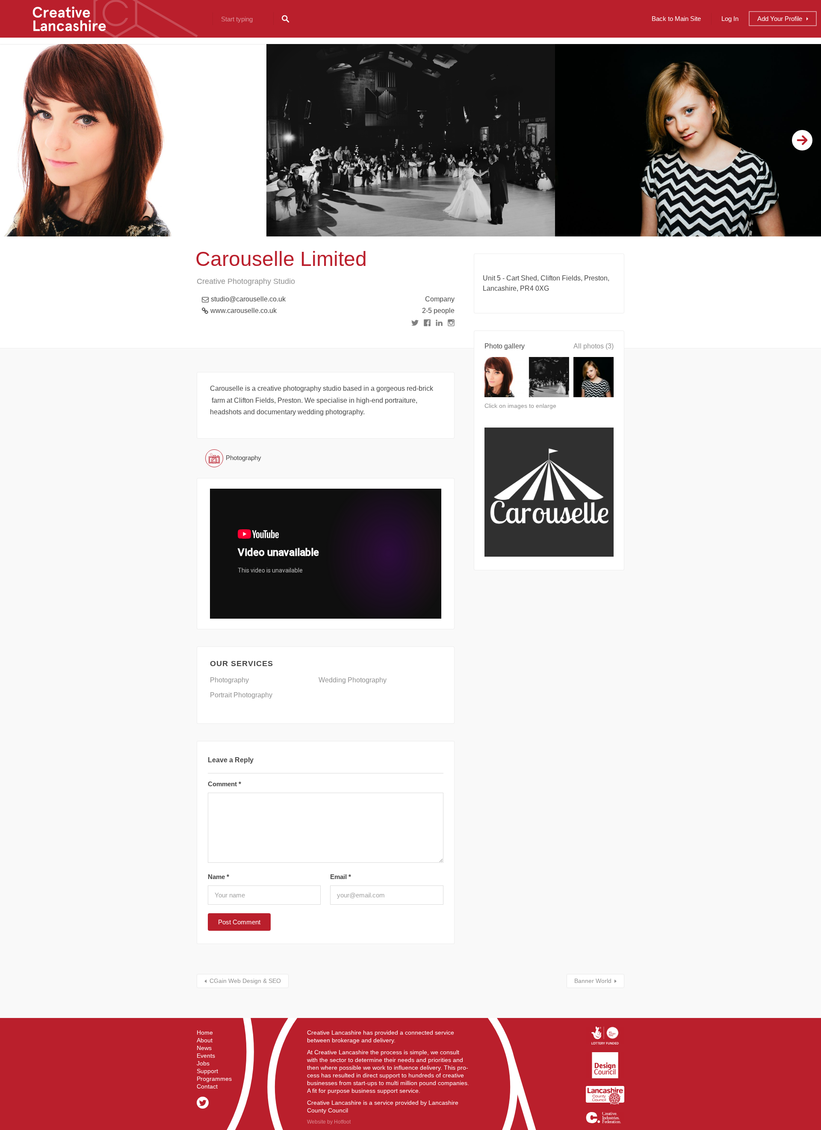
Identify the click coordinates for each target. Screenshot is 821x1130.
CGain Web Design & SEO (245, 980)
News (204, 1047)
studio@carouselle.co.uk (248, 299)
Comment (224, 784)
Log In (729, 18)
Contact (207, 1086)
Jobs (203, 1063)
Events (206, 1055)
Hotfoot (342, 1122)
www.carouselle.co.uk (243, 310)
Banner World (592, 980)
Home (205, 1032)
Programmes (214, 1078)
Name (218, 876)
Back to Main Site (676, 18)
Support (207, 1071)
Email (340, 876)
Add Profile (779, 18)
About (205, 1040)
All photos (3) (593, 346)
